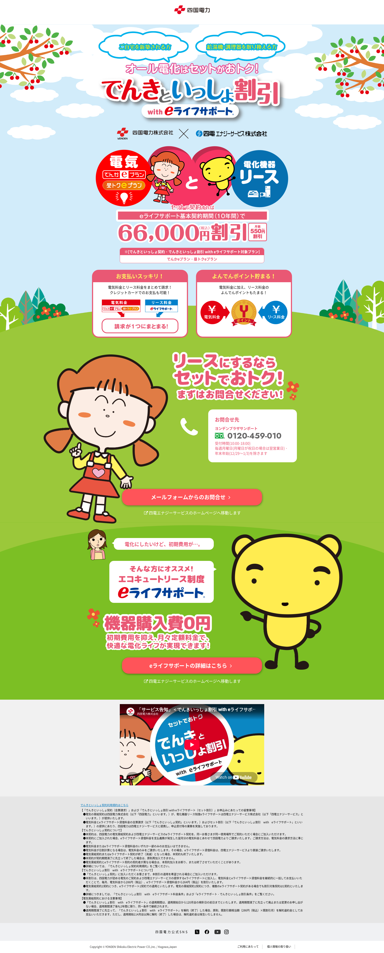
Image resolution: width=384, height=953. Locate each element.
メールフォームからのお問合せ (188, 497)
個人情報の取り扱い (279, 947)
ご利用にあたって (248, 947)
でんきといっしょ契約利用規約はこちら (104, 805)
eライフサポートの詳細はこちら (188, 665)
